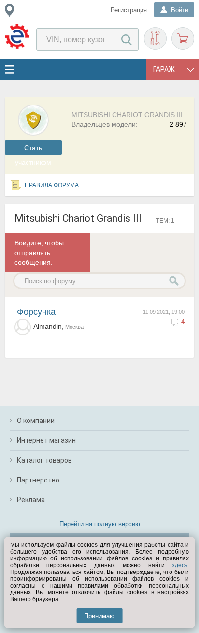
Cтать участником (33, 149)
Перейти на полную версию (99, 524)
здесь (179, 565)
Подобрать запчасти (155, 38)
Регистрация (129, 10)
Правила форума (52, 185)
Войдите (27, 243)
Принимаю (99, 615)
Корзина (182, 38)
